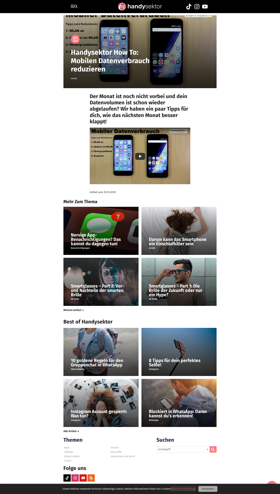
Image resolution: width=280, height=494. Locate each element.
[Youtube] (83, 478)
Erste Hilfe (116, 452)
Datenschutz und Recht (123, 456)
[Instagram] (75, 478)
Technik (115, 447)
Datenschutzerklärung (183, 488)
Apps (66, 447)
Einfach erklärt (72, 456)
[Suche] (213, 449)
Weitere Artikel (72, 310)
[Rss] (91, 478)
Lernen (67, 460)
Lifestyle (68, 452)
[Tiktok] (67, 478)
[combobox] (183, 449)
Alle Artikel (70, 431)
